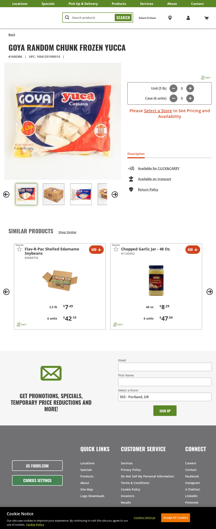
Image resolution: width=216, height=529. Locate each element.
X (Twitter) (192, 489)
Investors (127, 496)
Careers (190, 463)
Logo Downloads (92, 496)
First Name (126, 375)
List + (208, 77)
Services (146, 3)
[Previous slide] (6, 194)
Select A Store (147, 18)
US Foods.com (37, 465)
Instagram (192, 483)
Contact (197, 3)
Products (119, 3)
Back (11, 35)
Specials (48, 3)
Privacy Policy (131, 470)
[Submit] (123, 17)
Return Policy (148, 189)
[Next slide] (114, 194)
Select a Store (158, 110)
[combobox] (97, 17)
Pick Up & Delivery (83, 3)
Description (136, 154)
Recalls (126, 502)
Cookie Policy (130, 489)
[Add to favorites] (19, 249)
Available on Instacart (154, 179)
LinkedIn (191, 496)
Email (122, 360)
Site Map (86, 489)
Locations (19, 3)
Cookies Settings (37, 480)
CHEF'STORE (31, 17)
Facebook (192, 476)
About (172, 3)
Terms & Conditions (135, 483)
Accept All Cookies (175, 517)
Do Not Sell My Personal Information (147, 476)
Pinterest (191, 502)
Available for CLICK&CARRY (159, 168)
